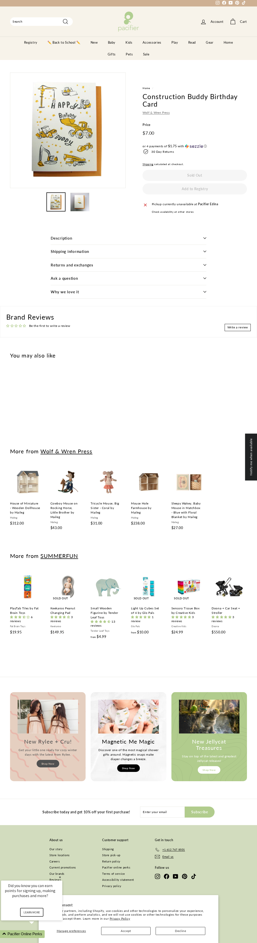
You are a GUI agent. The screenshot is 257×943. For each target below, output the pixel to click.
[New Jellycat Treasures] (209, 717)
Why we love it (65, 291)
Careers (54, 861)
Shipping (148, 164)
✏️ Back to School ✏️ (64, 42)
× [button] (60, 877)
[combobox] (41, 21)
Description (61, 238)
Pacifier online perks (116, 867)
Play (174, 42)
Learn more (32, 912)
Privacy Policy (120, 918)
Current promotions (62, 867)
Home (228, 42)
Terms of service (113, 873)
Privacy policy (111, 886)
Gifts (112, 54)
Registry (30, 42)
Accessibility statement (118, 879)
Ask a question (64, 278)
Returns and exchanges (72, 265)
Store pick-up (111, 855)
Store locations (59, 855)
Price (147, 125)
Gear (210, 42)
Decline (180, 931)
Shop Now (47, 763)
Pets (129, 54)
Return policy (111, 861)
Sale (146, 54)
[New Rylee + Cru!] (48, 717)
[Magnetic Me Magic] (128, 717)
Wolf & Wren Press (156, 112)
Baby (112, 42)
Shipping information (70, 251)
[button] (195, 146)
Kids (129, 42)
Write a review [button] (237, 327)
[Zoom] (67, 130)
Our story (55, 849)
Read (192, 42)
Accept (126, 931)
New (94, 42)
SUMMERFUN (59, 555)
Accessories (152, 42)
